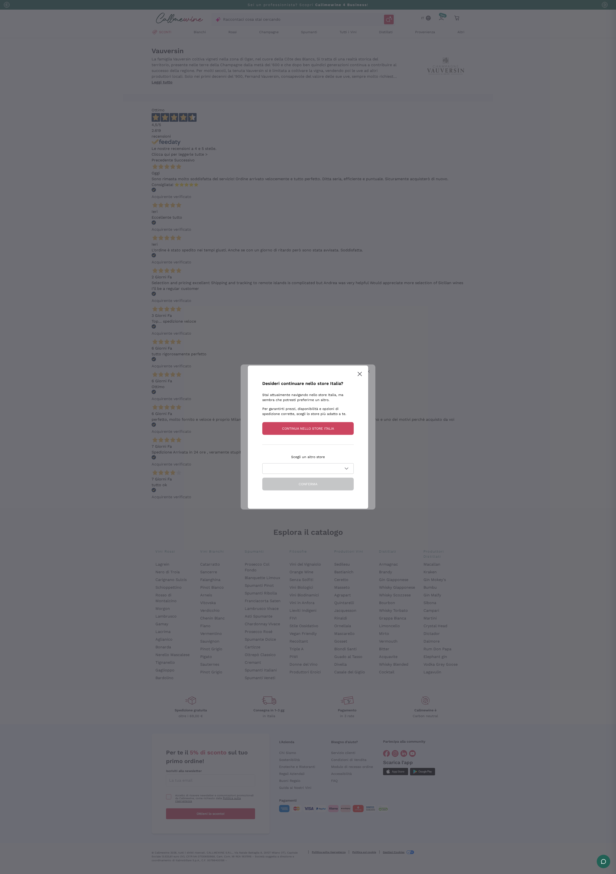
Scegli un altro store (308, 457)
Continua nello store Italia (308, 428)
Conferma (308, 484)
